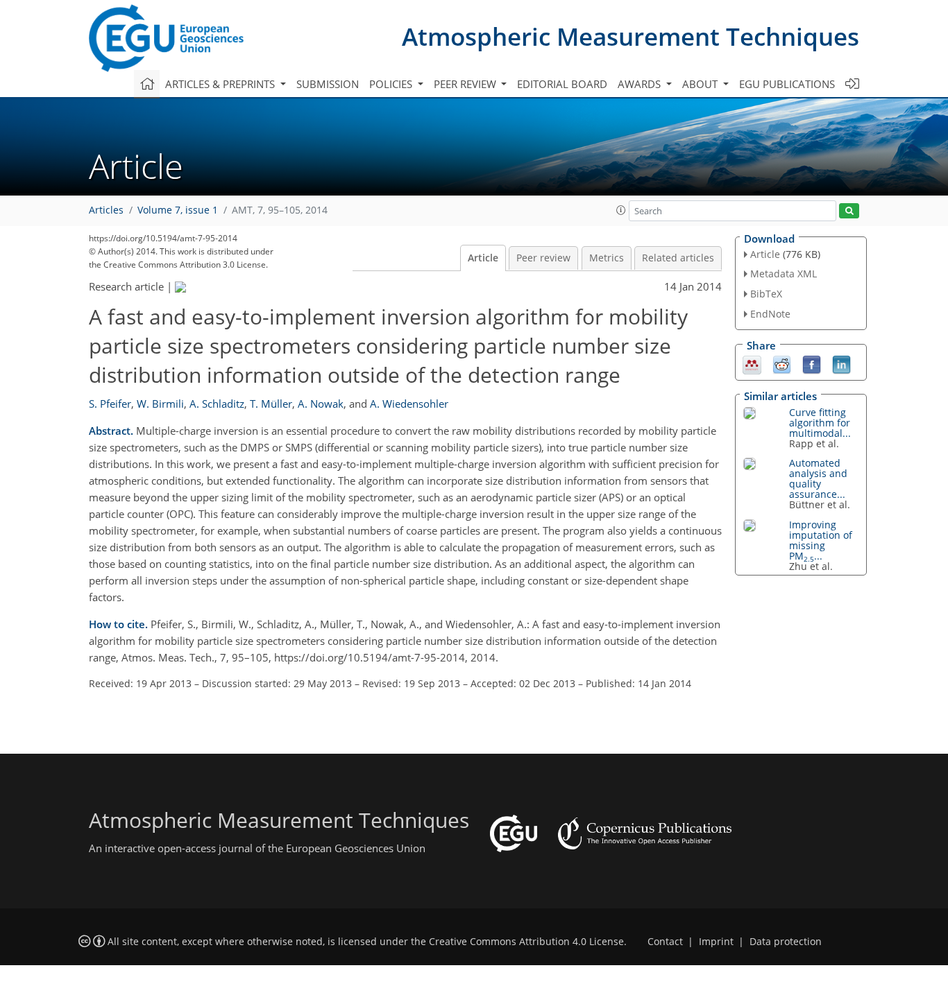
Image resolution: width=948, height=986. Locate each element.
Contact (665, 941)
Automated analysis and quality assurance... (818, 478)
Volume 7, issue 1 (177, 210)
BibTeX (766, 293)
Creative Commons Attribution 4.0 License (526, 941)
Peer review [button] (466, 84)
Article (483, 258)
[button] (621, 210)
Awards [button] (640, 84)
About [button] (701, 84)
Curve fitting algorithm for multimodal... (820, 423)
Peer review (543, 258)
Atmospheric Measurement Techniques (630, 36)
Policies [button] (392, 84)
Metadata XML (783, 273)
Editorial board (562, 84)
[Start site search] (849, 211)
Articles (106, 210)
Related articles (678, 258)
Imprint (716, 941)
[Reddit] (781, 363)
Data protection (786, 941)
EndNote (770, 313)
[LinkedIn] (841, 363)
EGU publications (787, 84)
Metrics (606, 258)
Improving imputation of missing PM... (820, 540)
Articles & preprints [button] (221, 84)
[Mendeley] (752, 363)
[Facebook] (811, 363)
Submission (327, 84)
